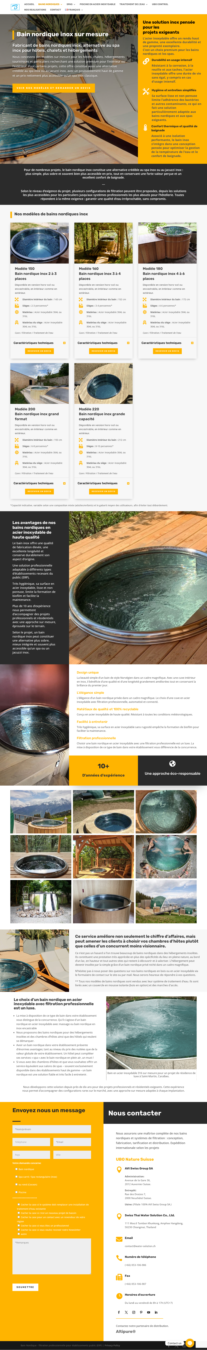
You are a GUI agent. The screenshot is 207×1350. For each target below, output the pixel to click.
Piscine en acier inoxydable (97, 4)
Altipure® (126, 1331)
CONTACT (55, 10)
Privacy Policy (112, 1345)
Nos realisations (35, 10)
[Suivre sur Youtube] (149, 1312)
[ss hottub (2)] (103, 877)
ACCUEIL (29, 4)
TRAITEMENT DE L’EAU (132, 4)
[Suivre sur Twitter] (126, 1312)
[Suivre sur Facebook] (119, 1312)
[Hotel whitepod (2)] (40, 832)
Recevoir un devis (39, 351)
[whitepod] (103, 832)
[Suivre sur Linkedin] (156, 1312)
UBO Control (160, 4)
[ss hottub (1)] (40, 877)
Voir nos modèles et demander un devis (54, 88)
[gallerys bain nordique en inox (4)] (166, 832)
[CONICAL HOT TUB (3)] (40, 922)
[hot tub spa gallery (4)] (103, 922)
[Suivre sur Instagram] (134, 1312)
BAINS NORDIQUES (48, 4)
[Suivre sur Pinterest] (141, 1312)
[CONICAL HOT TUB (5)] (166, 877)
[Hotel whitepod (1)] (166, 922)
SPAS (69, 4)
